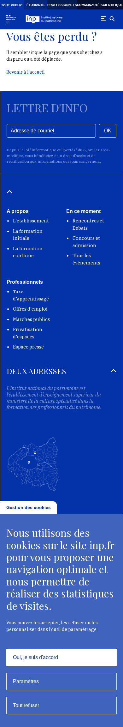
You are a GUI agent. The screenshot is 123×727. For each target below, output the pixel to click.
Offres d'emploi (30, 309)
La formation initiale (28, 234)
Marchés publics (31, 319)
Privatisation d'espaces (27, 333)
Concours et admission (86, 241)
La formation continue (28, 252)
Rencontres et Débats (88, 224)
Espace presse (28, 347)
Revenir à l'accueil (25, 72)
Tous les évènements (86, 259)
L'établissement (31, 221)
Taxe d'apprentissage (31, 295)
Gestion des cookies (28, 507)
